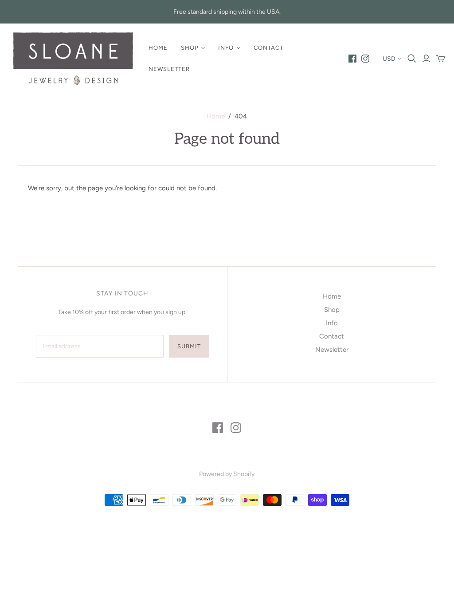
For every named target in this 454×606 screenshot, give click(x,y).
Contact (268, 47)
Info (226, 47)
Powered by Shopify (226, 474)
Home (158, 47)
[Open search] (411, 58)
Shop (190, 47)
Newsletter (169, 69)
